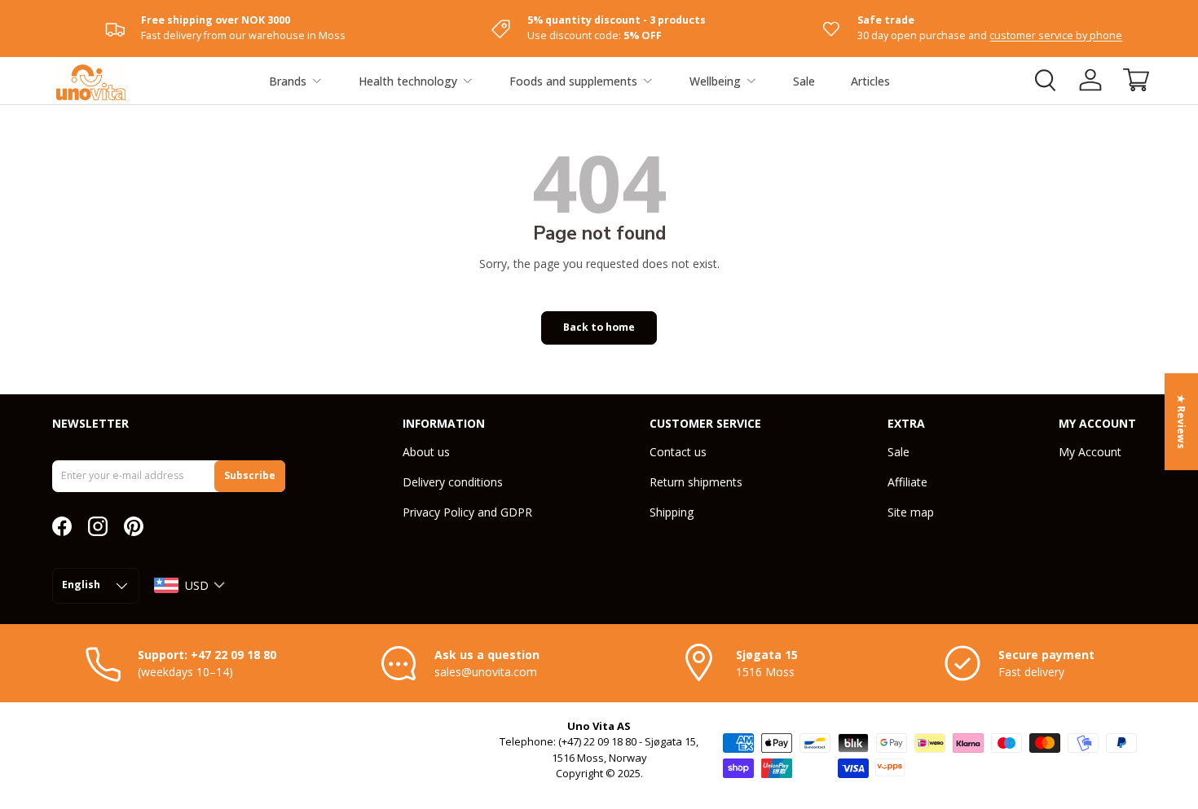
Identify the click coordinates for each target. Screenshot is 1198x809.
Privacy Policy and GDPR (467, 512)
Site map (910, 512)
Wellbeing (715, 81)
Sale (804, 81)
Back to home (599, 327)
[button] (1136, 80)
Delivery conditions (453, 482)
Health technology (408, 81)
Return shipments (696, 482)
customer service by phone (1055, 35)
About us (426, 451)
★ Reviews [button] (1181, 421)
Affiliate (907, 482)
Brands (287, 81)
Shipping (672, 512)
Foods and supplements (573, 81)
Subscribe (249, 475)
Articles (870, 81)
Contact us (678, 451)
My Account (1090, 451)
